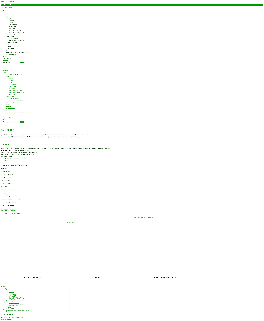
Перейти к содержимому (7, 1)
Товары (5, 12)
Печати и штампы (11, 54)
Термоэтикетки (10, 48)
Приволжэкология (10, 314)
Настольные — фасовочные (16, 32)
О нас (4, 56)
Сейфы (8, 44)
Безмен (11, 18)
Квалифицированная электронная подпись (17, 52)
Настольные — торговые (15, 30)
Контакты (5, 60)
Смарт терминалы (14, 38)
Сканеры (8, 46)
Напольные (12, 28)
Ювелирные (12, 34)
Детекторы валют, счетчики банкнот (16, 300)
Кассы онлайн (10, 36)
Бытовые (11, 20)
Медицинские (12, 26)
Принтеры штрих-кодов (12, 42)
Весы (7, 16)
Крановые (11, 22)
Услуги (5, 50)
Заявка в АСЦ (7, 58)
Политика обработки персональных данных (12, 317)
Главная (5, 10)
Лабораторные (13, 24)
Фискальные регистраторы (16, 40)
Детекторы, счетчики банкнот (14, 14)
